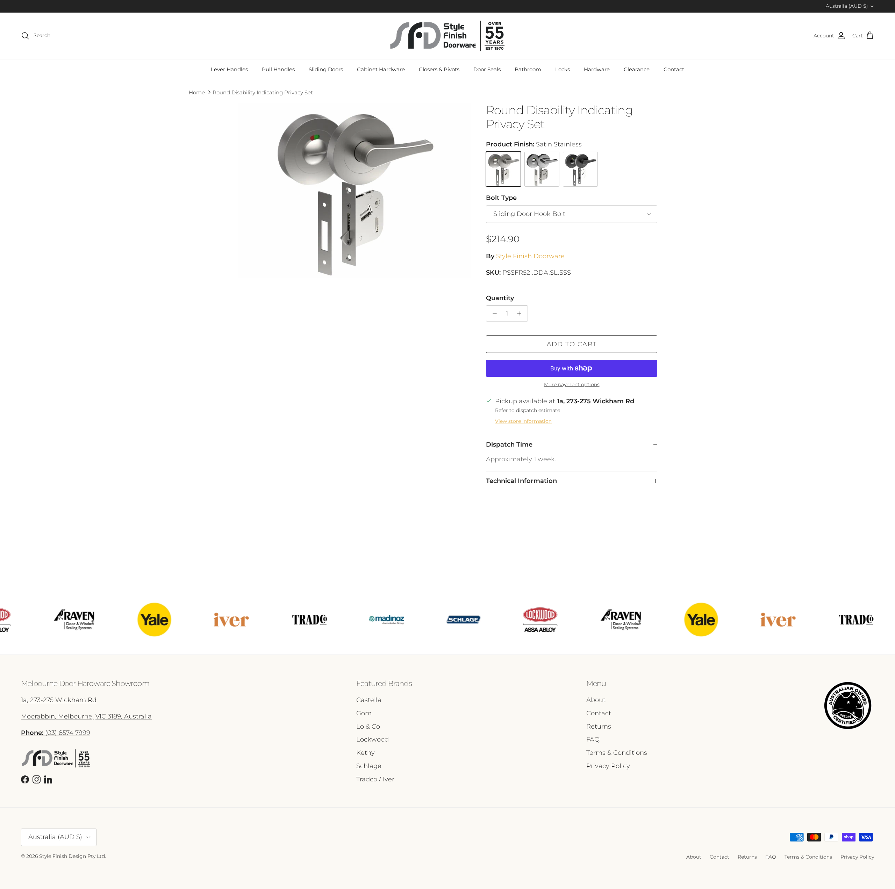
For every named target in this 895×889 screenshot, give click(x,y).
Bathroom (528, 69)
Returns (598, 726)
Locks (562, 69)
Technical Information (521, 481)
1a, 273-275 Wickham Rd (58, 700)
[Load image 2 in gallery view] (354, 190)
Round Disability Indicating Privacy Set (263, 92)
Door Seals (487, 69)
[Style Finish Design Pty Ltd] (447, 36)
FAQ (593, 739)
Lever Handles (229, 69)
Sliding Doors (326, 69)
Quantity (500, 298)
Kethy (365, 753)
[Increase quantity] (521, 313)
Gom (364, 713)
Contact (674, 69)
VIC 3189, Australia (123, 716)
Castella (368, 700)
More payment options (572, 385)
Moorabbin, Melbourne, (57, 716)
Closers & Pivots (439, 69)
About (596, 700)
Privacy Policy (608, 766)
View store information (523, 421)
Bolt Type (501, 198)
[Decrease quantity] (492, 313)
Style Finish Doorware (530, 256)
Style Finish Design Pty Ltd (72, 856)
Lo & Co (368, 726)
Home (197, 92)
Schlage (368, 766)
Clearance (637, 69)
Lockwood (372, 739)
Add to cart (572, 344)
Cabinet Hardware (381, 69)
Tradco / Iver (375, 779)
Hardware (597, 69)
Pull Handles (278, 69)
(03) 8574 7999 (55, 733)
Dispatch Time (509, 444)
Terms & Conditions (616, 753)
